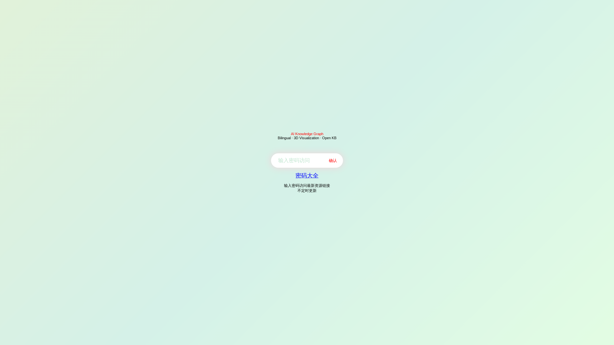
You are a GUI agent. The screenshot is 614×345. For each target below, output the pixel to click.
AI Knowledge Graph (307, 134)
